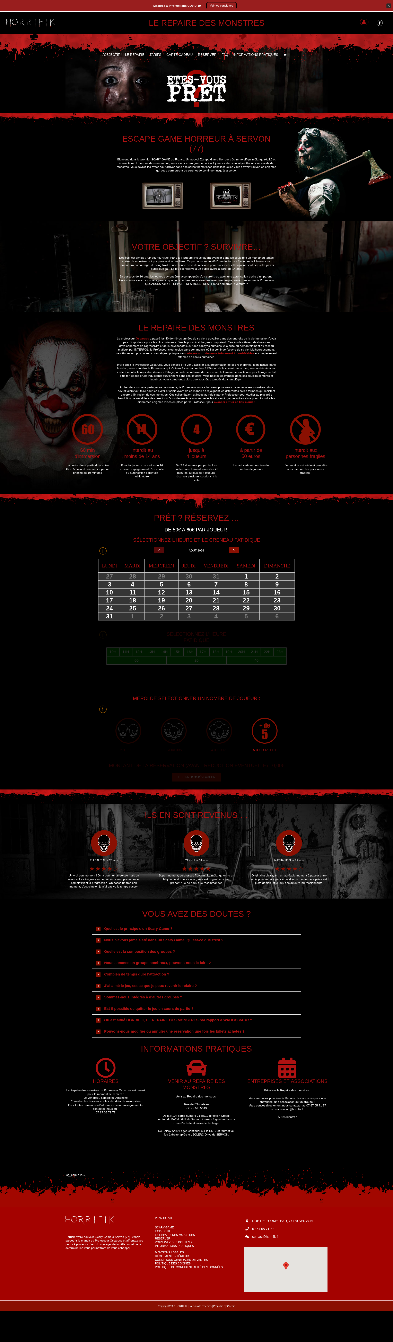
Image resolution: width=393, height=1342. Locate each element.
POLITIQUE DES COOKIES (173, 1263)
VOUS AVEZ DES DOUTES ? (173, 1242)
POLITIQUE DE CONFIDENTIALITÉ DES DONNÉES (189, 1267)
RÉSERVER (162, 1238)
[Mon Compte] (364, 22)
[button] (198, 928)
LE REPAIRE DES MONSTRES (175, 1234)
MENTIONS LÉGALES (169, 1252)
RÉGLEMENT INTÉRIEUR (172, 1256)
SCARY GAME (164, 1227)
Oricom (231, 1306)
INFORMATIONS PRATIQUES (174, 1245)
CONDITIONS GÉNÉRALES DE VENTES (181, 1259)
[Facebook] (380, 22)
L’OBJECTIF (163, 1231)
